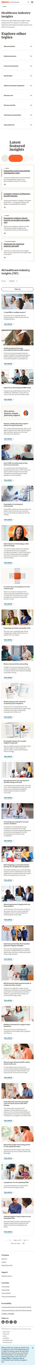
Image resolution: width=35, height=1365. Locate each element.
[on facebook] (7, 1322)
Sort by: (3, 281)
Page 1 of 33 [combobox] (17, 1240)
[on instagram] (15, 1322)
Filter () (17, 289)
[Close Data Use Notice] (33, 1348)
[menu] (32, 2)
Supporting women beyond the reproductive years (17, 172)
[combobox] (13, 281)
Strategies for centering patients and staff (14, 245)
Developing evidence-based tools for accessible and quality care (17, 220)
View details (8, 324)
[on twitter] (11, 1322)
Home (4, 6)
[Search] (28, 2)
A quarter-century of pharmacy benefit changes (17, 195)
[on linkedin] (3, 1322)
